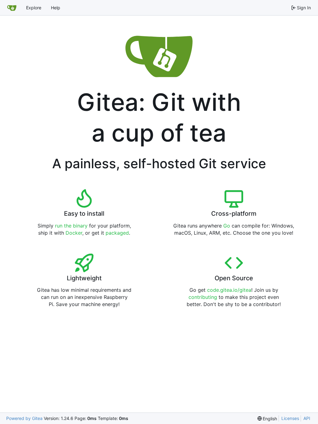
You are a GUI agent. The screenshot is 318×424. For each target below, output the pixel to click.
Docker (74, 233)
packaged (117, 233)
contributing (203, 297)
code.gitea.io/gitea (229, 290)
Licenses (290, 418)
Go (226, 226)
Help (55, 7)
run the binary (71, 226)
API (306, 418)
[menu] (267, 418)
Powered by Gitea (24, 418)
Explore (33, 7)
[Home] (11, 7)
